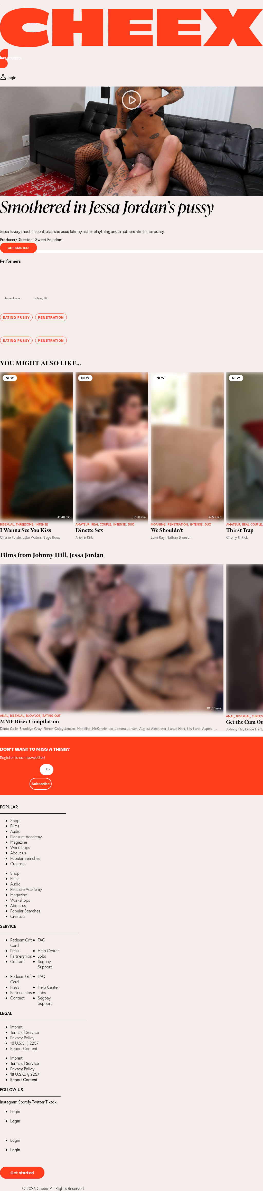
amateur (82, 524)
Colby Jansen (64, 728)
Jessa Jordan (12, 298)
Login (15, 1111)
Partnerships (21, 956)
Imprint (16, 1027)
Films (14, 825)
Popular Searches (25, 858)
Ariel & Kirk (84, 537)
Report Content (23, 1048)
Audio (15, 831)
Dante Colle (9, 728)
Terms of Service (24, 1032)
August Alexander (152, 728)
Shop (15, 820)
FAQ (41, 939)
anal (4, 715)
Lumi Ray (158, 537)
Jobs (42, 956)
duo (131, 524)
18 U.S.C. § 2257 (24, 1043)
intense (41, 524)
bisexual (7, 524)
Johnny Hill (41, 298)
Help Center (48, 950)
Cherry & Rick (237, 537)
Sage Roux (51, 537)
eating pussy (16, 317)
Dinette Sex (89, 530)
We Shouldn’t (167, 530)
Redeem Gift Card (21, 942)
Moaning (158, 524)
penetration (51, 317)
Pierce (48, 728)
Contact (17, 961)
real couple (101, 524)
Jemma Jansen (126, 728)
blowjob (33, 715)
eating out (51, 715)
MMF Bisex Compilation (29, 722)
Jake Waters (32, 537)
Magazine (18, 842)
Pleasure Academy (26, 836)
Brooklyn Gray (31, 728)
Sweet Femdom (48, 239)
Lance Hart (176, 728)
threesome (24, 524)
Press (14, 950)
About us (18, 852)
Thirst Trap (239, 530)
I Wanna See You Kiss (25, 530)
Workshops (20, 847)
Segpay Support (45, 964)
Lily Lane (193, 728)
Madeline (83, 728)
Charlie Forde (10, 537)
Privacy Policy (22, 1037)
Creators (17, 863)
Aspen (207, 728)
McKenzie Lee (102, 728)
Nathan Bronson (178, 537)
